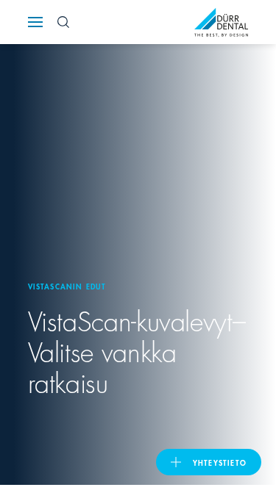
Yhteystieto (220, 462)
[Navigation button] (35, 22)
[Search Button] (63, 22)
